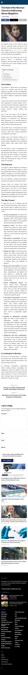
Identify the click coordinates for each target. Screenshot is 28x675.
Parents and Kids (19, 626)
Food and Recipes (5, 637)
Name (3, 433)
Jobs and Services (19, 612)
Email (3, 440)
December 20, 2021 (5, 544)
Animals (3, 612)
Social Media (18, 634)
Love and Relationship (20, 618)
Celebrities (4, 620)
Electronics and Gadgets (5, 625)
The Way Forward (7, 78)
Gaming (3, 639)
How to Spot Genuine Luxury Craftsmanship (16, 596)
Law (16, 614)
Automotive (4, 614)
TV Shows (17, 644)
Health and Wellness (8, 537)
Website (3, 447)
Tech (16, 638)
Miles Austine (5, 16)
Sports (16, 636)
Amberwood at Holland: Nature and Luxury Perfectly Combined (17, 602)
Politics (17, 628)
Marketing (17, 620)
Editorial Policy (4, 659)
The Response (6, 76)
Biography (3, 616)
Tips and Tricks (19, 640)
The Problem (6, 74)
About (2, 655)
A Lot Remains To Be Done (10, 80)
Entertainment (4, 627)
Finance (4, 558)
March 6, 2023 (15, 16)
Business (4, 475)
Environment (4, 629)
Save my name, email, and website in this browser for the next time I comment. (13, 455)
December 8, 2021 (5, 565)
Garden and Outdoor (6, 641)
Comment (4, 413)
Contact (3, 657)
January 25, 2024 (5, 502)
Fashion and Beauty (6, 631)
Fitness (3, 635)
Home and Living (5, 647)
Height (3, 645)
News (3, 495)
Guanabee (10, 2)
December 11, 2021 (5, 523)
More (16, 622)
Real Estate (18, 632)
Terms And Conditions (6, 664)
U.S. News (17, 646)
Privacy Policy (4, 661)
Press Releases (19, 630)
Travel (16, 642)
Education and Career (6, 622)
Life (16, 616)
